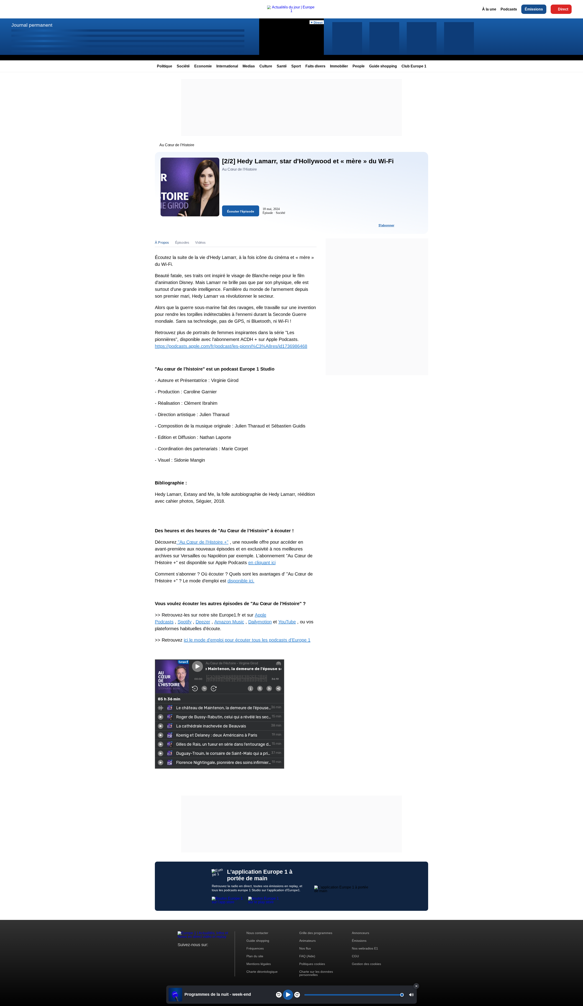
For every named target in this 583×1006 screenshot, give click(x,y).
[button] (411, 994)
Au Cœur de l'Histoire (176, 145)
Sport (296, 66)
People (359, 66)
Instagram (188, 953)
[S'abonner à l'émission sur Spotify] (402, 225)
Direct (563, 9)
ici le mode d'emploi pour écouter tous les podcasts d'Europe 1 (247, 640)
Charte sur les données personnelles (316, 973)
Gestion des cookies (366, 964)
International (227, 66)
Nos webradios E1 (365, 948)
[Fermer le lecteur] (416, 986)
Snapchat (211, 953)
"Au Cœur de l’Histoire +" (202, 542)
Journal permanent (31, 25)
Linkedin (219, 953)
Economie (203, 66)
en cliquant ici (262, 562)
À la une (489, 9)
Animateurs (307, 940)
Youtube (204, 953)
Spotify (185, 621)
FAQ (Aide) (307, 956)
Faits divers (315, 66)
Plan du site (254, 956)
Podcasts (509, 9)
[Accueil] (291, 11)
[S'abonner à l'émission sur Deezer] (410, 225)
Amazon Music (229, 621)
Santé (282, 66)
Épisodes (182, 242)
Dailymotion (260, 621)
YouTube (287, 621)
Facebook (196, 953)
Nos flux (305, 948)
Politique (164, 66)
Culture (265, 66)
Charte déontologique (262, 971)
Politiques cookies (312, 964)
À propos (162, 242)
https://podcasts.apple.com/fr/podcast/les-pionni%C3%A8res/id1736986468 (231, 346)
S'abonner (386, 225)
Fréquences (255, 948)
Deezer (203, 621)
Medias (249, 66)
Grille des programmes (315, 933)
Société (183, 66)
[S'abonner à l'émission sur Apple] (418, 225)
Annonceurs (360, 933)
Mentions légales (258, 964)
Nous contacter (257, 933)
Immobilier (339, 66)
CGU (355, 956)
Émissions (534, 9)
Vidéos (200, 242)
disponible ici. (241, 580)
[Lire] (288, 995)
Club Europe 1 (413, 66)
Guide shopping (383, 66)
